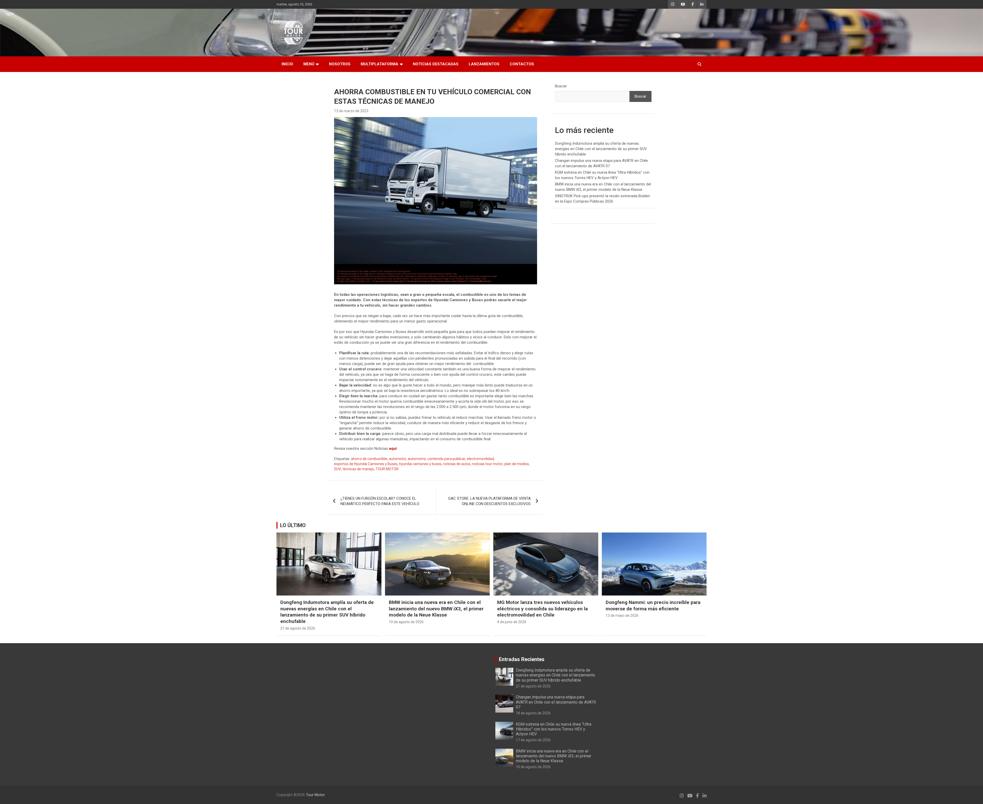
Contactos (522, 64)
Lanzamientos (484, 64)
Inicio (287, 64)
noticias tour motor (487, 464)
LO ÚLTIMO (293, 525)
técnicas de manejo (358, 469)
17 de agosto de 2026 (533, 740)
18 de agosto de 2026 (533, 713)
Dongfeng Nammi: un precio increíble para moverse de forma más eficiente (653, 605)
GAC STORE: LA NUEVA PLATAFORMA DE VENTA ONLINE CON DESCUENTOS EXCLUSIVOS (489, 501)
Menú (308, 64)
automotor (397, 459)
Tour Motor (315, 794)
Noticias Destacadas (435, 64)
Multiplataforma (379, 64)
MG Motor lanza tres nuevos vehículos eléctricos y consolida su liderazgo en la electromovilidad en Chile (542, 608)
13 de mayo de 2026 (622, 615)
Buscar (561, 86)
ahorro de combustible (369, 459)
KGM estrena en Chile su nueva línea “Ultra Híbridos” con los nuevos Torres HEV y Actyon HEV (553, 729)
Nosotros (339, 64)
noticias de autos (457, 464)
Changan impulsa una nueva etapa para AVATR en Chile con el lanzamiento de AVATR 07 (556, 702)
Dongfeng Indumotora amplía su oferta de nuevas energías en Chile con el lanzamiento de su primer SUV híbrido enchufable (601, 148)
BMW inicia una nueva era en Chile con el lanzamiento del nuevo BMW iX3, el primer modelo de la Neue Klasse (436, 608)
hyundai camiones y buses (420, 464)
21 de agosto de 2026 (297, 628)
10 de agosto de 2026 (406, 622)
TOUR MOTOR (387, 469)
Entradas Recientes (521, 659)
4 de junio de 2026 (511, 622)
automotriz (417, 459)
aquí (393, 448)
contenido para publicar (446, 459)
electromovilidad (480, 459)
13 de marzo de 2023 (351, 111)
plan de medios (516, 464)
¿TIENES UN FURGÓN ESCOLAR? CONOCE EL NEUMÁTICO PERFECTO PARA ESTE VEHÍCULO (379, 501)
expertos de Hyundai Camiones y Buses (366, 464)
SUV (337, 469)
